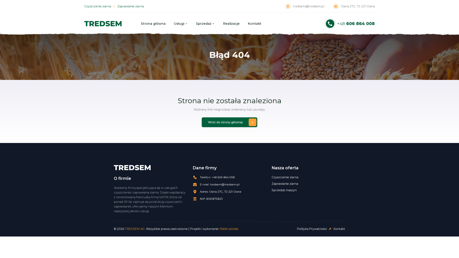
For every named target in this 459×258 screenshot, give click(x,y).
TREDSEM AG (135, 229)
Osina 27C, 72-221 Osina (358, 6)
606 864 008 (356, 23)
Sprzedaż (203, 24)
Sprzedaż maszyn (284, 190)
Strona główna (153, 24)
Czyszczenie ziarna (285, 177)
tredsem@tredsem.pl (308, 6)
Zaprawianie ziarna (285, 183)
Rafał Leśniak (229, 229)
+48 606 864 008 (223, 177)
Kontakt (254, 24)
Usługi (179, 24)
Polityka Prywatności (312, 229)
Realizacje (231, 24)
